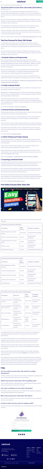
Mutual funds (29, 448)
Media (38, 448)
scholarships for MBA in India (28, 36)
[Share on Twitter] (22, 434)
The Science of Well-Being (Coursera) (16, 181)
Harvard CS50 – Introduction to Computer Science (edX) (25, 80)
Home (1, 5)
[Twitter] (9, 458)
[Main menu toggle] (1, 1)
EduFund (25, 352)
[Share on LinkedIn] (20, 434)
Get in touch (21, 430)
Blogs (4, 5)
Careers (33, 450)
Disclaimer (3, 466)
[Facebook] (7, 458)
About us (33, 448)
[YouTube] (10, 458)
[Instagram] (12, 458)
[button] (39, 1)
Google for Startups (16, 134)
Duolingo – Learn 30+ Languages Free (17, 106)
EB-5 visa (28, 454)
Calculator (38, 451)
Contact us (33, 451)
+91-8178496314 (6, 451)
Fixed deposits (29, 450)
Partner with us (39, 453)
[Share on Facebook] (18, 434)
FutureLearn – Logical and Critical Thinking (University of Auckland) (22, 156)
